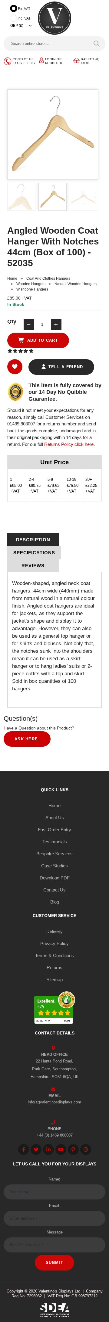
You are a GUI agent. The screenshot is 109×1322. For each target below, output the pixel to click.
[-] (29, 324)
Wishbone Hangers (32, 289)
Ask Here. (27, 739)
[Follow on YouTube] (60, 1149)
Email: (54, 1205)
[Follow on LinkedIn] (48, 1149)
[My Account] (41, 60)
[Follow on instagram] (85, 1149)
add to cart (41, 340)
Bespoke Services (54, 853)
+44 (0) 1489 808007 (55, 1135)
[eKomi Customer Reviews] (54, 1008)
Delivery (54, 931)
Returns (54, 967)
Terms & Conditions (54, 955)
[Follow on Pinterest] (73, 1149)
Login (50, 59)
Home (12, 278)
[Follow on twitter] (36, 1149)
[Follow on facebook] (23, 1149)
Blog (54, 901)
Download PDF (55, 877)
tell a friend (65, 367)
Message (55, 1232)
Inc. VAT (24, 18)
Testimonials (54, 841)
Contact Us (54, 889)
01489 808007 (24, 63)
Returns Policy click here (69, 444)
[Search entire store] (96, 43)
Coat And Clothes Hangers (48, 278)
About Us (54, 817)
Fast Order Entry (54, 829)
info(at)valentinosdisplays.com (54, 1102)
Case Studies (54, 865)
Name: (54, 1179)
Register (53, 63)
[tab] (33, 539)
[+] (56, 324)
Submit (54, 1262)
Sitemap (54, 979)
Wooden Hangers (30, 284)
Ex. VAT (24, 9)
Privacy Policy (54, 943)
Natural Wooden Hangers (75, 284)
